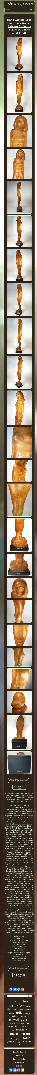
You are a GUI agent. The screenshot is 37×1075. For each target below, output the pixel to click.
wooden (25, 1033)
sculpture (21, 1029)
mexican (27, 1041)
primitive (11, 1041)
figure (17, 1026)
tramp (28, 1006)
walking (15, 1016)
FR (21, 1066)
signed (17, 1038)
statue (9, 1009)
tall (19, 1042)
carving (15, 1001)
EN (17, 1066)
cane (28, 1023)
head (29, 1026)
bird (19, 1044)
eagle (22, 1023)
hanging (28, 1009)
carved (14, 1019)
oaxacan (23, 1016)
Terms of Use (19, 1062)
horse (13, 1030)
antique (19, 1005)
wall (11, 1005)
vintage (13, 1033)
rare (18, 1023)
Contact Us (19, 1055)
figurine (10, 1026)
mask (10, 1038)
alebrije (27, 1013)
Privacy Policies (19, 1059)
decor (21, 1009)
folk (19, 1013)
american (12, 1023)
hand (26, 1001)
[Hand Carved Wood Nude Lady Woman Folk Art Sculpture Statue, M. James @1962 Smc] (19, 54)
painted (25, 1020)
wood (27, 1038)
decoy (24, 1026)
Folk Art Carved (19, 1052)
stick (11, 1014)
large (16, 1009)
